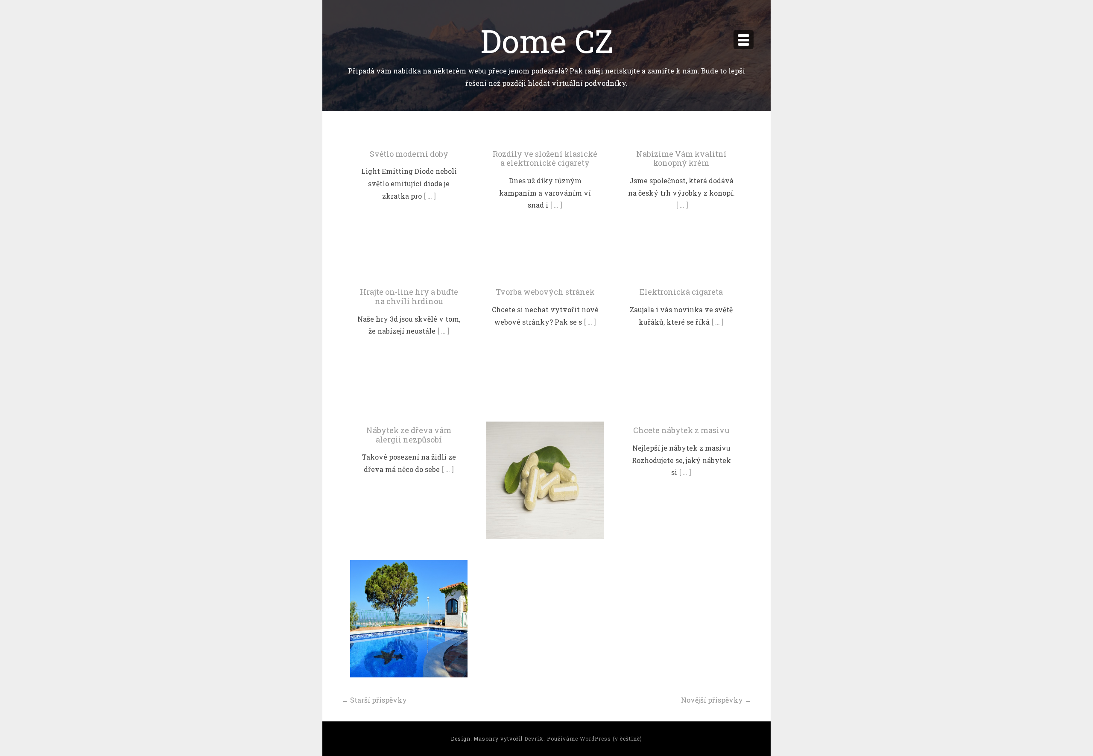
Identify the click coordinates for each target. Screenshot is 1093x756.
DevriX (534, 738)
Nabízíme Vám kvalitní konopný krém (681, 158)
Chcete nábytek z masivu (681, 430)
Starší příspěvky (374, 699)
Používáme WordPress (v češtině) (594, 738)
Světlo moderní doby (409, 154)
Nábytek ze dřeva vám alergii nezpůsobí (408, 435)
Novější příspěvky (716, 699)
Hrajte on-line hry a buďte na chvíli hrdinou (409, 296)
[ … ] (430, 195)
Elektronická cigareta (681, 292)
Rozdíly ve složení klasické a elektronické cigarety (545, 158)
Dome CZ (546, 40)
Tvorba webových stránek (545, 292)
